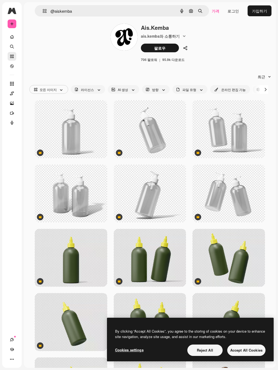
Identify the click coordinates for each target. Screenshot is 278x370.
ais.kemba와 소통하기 (160, 36)
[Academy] (12, 349)
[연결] (12, 339)
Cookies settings (129, 349)
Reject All (205, 350)
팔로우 (160, 48)
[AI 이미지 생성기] (12, 103)
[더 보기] (12, 359)
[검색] (12, 46)
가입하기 (259, 11)
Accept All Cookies (246, 350)
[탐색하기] (12, 66)
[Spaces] (12, 93)
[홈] (12, 37)
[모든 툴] (12, 83)
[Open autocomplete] (42, 11)
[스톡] (12, 56)
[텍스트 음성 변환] (12, 122)
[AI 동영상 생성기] (12, 113)
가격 (215, 11)
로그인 (233, 11)
